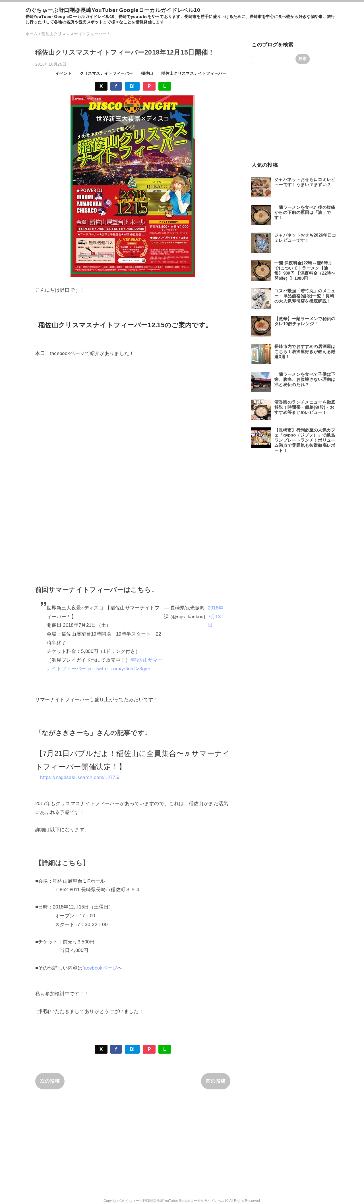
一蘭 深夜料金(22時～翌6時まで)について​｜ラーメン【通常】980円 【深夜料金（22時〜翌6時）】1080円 (305, 270)
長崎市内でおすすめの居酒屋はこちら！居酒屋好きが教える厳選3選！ (305, 351)
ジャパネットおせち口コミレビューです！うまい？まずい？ (305, 182)
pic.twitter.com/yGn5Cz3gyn (119, 668)
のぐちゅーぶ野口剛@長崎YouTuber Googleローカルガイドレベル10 (113, 10)
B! (132, 86)
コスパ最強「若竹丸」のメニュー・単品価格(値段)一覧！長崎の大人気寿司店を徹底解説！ (305, 295)
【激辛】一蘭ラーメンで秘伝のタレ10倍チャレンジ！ (305, 321)
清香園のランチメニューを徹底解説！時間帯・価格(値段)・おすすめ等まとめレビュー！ (305, 407)
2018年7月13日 (216, 616)
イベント (63, 73)
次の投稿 (50, 1081)
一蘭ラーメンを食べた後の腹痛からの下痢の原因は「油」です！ (305, 212)
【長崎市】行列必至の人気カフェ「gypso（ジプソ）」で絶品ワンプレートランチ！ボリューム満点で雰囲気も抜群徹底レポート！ (305, 440)
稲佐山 (147, 73)
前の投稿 (216, 1081)
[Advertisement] (293, 112)
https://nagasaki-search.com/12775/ (80, 777)
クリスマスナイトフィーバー (106, 73)
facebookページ (99, 968)
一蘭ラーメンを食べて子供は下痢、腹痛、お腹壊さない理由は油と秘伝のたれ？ (305, 379)
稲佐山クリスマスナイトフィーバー (193, 73)
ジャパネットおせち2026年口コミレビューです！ (305, 238)
